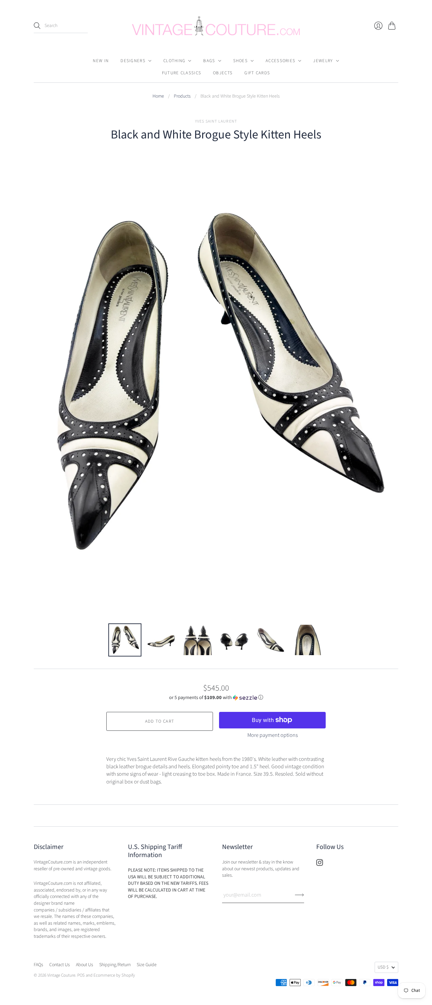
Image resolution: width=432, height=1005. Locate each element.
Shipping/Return (115, 964)
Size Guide (147, 964)
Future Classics (181, 73)
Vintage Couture (61, 975)
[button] (216, 697)
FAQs (38, 964)
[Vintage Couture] (216, 25)
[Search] (37, 25)
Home (158, 96)
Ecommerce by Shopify (114, 975)
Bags (209, 61)
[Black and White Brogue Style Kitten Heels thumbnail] (125, 640)
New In (101, 61)
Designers (132, 61)
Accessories (280, 61)
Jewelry (323, 61)
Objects (223, 73)
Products (182, 96)
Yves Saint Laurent (216, 121)
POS (81, 975)
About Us (84, 964)
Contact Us (59, 964)
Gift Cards (257, 73)
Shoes (240, 61)
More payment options (272, 735)
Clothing (174, 61)
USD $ (383, 967)
